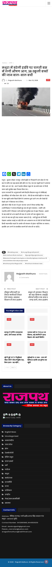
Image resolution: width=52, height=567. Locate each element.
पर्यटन (7, 469)
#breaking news (12, 252)
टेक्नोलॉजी (9, 453)
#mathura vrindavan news (33, 264)
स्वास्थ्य (8, 503)
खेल (6, 448)
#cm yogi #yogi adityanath (30, 252)
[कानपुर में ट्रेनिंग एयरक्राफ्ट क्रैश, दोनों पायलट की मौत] (14, 323)
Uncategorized (11, 436)
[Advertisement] (26, 34)
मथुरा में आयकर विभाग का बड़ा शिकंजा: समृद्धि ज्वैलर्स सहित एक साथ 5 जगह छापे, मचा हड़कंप (38, 296)
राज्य (48, 80)
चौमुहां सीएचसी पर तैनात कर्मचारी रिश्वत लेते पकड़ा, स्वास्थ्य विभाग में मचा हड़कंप (13, 296)
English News (10, 432)
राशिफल (8, 490)
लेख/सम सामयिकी (12, 498)
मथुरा (7, 473)
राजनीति (8, 482)
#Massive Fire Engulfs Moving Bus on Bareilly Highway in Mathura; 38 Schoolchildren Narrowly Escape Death (25, 259)
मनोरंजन (8, 478)
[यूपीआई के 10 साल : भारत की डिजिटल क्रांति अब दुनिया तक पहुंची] (37, 348)
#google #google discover (34, 255)
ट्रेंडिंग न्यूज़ (9, 457)
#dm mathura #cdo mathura (12, 255)
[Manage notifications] (46, 562)
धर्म (6, 465)
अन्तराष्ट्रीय (9, 440)
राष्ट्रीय (7, 494)
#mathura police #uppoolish (12, 264)
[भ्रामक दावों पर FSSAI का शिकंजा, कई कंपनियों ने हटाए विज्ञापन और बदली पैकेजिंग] (37, 323)
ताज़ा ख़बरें (9, 461)
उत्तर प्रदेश (8, 444)
